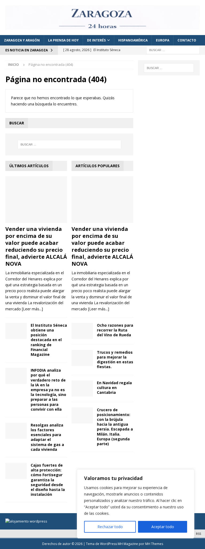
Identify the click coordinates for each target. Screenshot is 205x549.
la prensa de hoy (63, 40)
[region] (135, 503)
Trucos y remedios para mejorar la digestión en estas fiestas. (115, 359)
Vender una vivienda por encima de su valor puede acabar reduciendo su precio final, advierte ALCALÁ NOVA (36, 246)
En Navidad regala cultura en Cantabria (114, 387)
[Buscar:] (173, 49)
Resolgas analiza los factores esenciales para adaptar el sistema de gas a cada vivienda (47, 437)
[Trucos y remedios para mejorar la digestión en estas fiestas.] (82, 358)
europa (162, 40)
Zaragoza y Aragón (22, 40)
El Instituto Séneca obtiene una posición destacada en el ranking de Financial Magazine (49, 340)
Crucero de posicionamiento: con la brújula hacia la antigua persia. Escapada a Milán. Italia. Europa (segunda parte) (115, 426)
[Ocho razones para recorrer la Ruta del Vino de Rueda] (82, 331)
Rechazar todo (110, 526)
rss (198, 534)
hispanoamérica (133, 40)
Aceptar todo (162, 526)
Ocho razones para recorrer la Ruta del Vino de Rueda (115, 330)
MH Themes (154, 544)
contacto (187, 40)
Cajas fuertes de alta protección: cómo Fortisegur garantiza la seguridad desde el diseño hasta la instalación (48, 480)
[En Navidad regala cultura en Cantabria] (82, 388)
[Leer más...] (32, 308)
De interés (96, 40)
